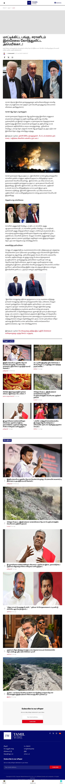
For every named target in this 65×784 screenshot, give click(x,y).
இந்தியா (9, 697)
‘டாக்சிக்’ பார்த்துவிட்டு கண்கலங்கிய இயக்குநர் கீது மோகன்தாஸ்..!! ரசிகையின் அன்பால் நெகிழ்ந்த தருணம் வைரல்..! (48, 423)
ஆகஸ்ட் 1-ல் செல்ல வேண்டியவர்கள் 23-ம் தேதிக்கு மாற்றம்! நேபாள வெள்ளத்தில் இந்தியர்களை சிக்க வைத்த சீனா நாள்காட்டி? (30, 694)
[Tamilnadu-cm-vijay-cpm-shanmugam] (17, 411)
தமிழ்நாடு (5, 370)
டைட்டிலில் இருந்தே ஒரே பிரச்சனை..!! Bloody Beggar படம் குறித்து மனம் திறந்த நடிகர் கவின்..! (47, 364)
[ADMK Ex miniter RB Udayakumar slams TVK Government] (32, 588)
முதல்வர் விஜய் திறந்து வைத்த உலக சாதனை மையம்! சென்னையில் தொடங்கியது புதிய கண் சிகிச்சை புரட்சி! (31, 651)
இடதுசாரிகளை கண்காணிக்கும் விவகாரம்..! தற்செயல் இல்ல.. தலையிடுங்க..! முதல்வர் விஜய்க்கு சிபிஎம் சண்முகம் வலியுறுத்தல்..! (15, 423)
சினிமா (35, 369)
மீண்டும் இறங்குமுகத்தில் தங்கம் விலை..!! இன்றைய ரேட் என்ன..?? (14, 393)
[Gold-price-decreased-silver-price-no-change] (17, 382)
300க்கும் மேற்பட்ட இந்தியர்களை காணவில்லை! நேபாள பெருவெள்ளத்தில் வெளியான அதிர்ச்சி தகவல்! (47, 394)
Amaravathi (11, 53)
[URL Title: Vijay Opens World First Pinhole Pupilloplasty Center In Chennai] (32, 631)
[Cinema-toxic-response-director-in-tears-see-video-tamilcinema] (48, 411)
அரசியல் (9, 611)
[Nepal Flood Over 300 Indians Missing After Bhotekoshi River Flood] (48, 382)
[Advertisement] (32, 22)
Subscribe (33, 721)
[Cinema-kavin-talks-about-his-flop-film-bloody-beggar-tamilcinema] (48, 353)
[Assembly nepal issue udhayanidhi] (17, 353)
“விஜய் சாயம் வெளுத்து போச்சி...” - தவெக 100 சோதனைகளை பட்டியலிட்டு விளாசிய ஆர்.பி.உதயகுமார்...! (32, 608)
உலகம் (35, 400)
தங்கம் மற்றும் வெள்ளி (8, 396)
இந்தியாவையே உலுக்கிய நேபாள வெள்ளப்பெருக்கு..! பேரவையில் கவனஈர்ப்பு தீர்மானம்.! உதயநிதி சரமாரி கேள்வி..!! (16, 365)
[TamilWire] (32, 3)
